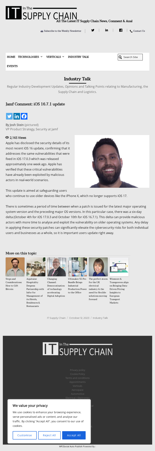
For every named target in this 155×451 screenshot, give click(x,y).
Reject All (49, 435)
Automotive (77, 393)
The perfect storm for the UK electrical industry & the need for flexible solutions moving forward (98, 289)
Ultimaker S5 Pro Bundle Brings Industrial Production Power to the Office (77, 285)
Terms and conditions (77, 378)
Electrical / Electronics (78, 397)
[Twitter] (93, 30)
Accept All (74, 435)
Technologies (28, 57)
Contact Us (139, 31)
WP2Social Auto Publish (70, 446)
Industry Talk (78, 57)
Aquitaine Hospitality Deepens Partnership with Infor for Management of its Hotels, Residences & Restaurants (35, 292)
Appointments (77, 382)
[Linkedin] (16, 116)
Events (12, 66)
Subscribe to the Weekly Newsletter (62, 31)
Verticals (53, 57)
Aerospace (77, 390)
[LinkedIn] (107, 30)
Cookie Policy (77, 374)
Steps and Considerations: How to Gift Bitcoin (14, 284)
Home (11, 57)
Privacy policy (77, 370)
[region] (49, 421)
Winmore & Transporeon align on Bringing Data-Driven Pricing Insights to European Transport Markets (119, 290)
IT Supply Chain (56, 317)
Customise (24, 435)
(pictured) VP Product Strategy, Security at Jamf (32, 127)
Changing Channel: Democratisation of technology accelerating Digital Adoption (56, 287)
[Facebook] (121, 30)
